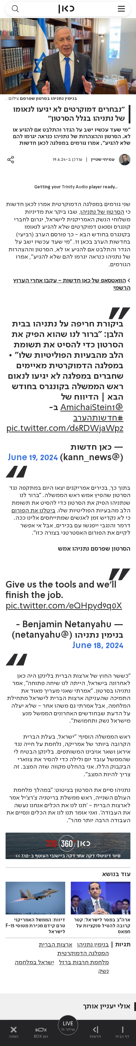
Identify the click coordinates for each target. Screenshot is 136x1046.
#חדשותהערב (98, 418)
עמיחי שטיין (103, 159)
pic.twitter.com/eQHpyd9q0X (64, 606)
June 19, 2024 (33, 458)
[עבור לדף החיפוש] (15, 9)
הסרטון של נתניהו (102, 212)
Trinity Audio (75, 187)
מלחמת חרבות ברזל (84, 962)
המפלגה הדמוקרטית (83, 953)
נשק (103, 971)
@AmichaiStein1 (91, 407)
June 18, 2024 (97, 646)
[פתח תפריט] (121, 9)
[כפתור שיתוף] (11, 159)
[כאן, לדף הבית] (66, 9)
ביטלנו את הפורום (33, 511)
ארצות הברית (55, 945)
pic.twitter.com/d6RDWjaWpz (64, 428)
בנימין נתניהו (93, 945)
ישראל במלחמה (34, 962)
